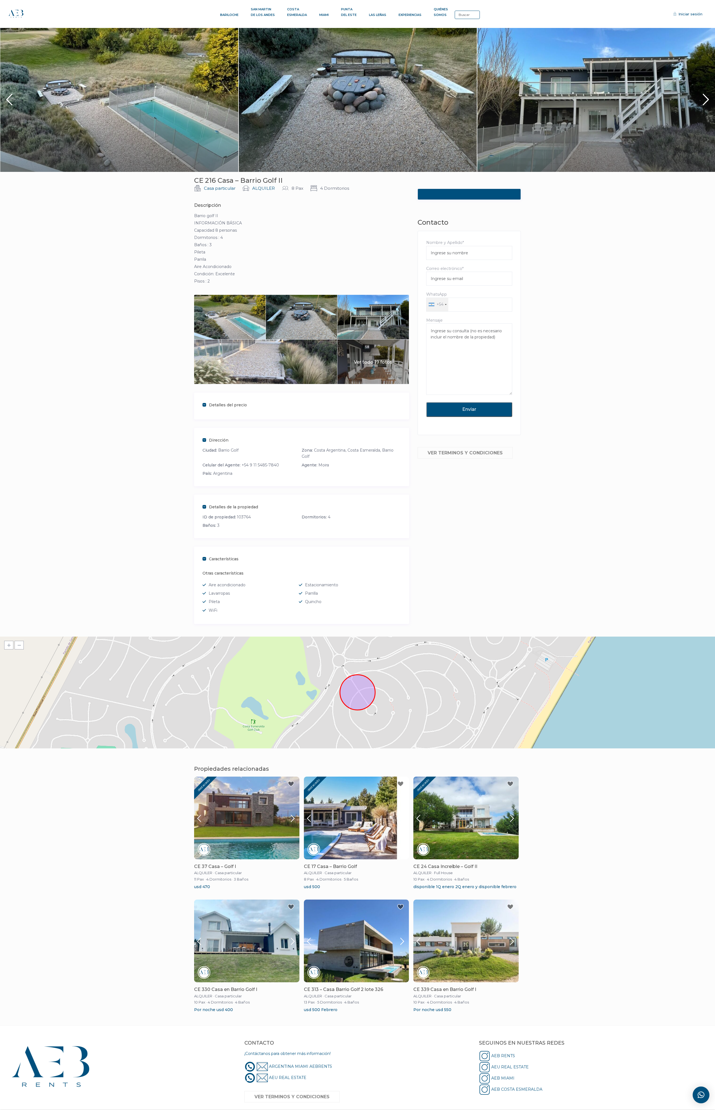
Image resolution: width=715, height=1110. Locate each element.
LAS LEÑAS (377, 15)
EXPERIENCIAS (410, 15)
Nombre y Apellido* (445, 242)
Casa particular (219, 188)
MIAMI (324, 15)
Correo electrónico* (445, 268)
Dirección (218, 440)
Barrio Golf (228, 450)
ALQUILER (263, 188)
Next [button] (706, 102)
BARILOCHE (229, 15)
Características (224, 558)
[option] (119, 100)
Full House (443, 873)
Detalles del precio (228, 404)
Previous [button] (9, 102)
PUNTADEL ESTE (349, 12)
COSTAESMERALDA (297, 12)
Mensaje (434, 320)
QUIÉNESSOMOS (441, 12)
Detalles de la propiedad (233, 506)
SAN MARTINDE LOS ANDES (263, 12)
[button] (701, 1095)
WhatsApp (436, 299)
